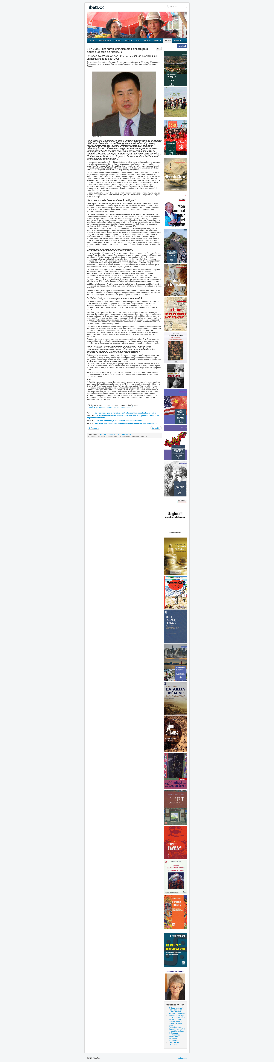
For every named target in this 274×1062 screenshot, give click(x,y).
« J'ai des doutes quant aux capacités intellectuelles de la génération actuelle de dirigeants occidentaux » (123, 416)
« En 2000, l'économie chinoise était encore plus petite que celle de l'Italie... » (126, 423)
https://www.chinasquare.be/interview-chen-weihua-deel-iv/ (110, 407)
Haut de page (182, 1058)
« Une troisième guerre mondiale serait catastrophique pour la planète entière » (125, 413)
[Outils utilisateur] (159, 48)
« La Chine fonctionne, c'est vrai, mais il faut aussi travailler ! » (120, 420)
